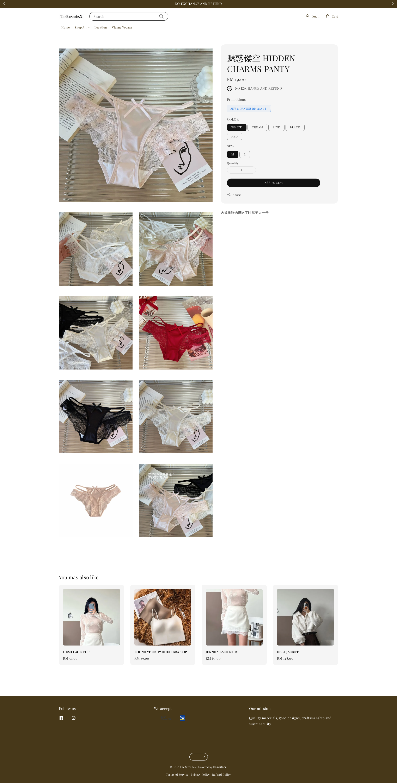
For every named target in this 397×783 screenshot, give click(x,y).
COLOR (233, 119)
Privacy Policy (200, 774)
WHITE (236, 127)
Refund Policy (221, 774)
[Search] (161, 16)
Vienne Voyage (122, 27)
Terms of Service (177, 774)
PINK (276, 127)
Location (100, 27)
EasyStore (220, 767)
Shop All (80, 27)
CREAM (257, 127)
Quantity (233, 163)
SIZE (230, 146)
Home (65, 27)
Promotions (236, 99)
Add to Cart (273, 182)
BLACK (295, 127)
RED (234, 137)
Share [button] (237, 195)
